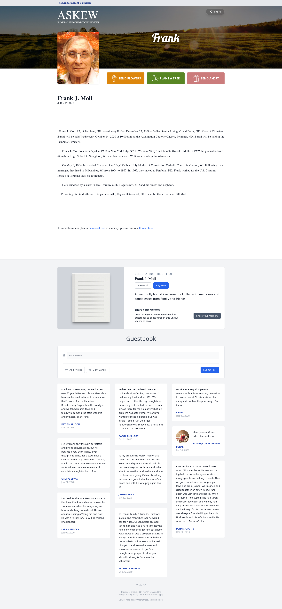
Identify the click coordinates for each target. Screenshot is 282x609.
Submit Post (209, 369)
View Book (143, 285)
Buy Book (161, 285)
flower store (146, 228)
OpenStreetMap (144, 599)
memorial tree (97, 228)
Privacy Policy (132, 594)
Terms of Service (149, 594)
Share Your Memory (207, 315)
